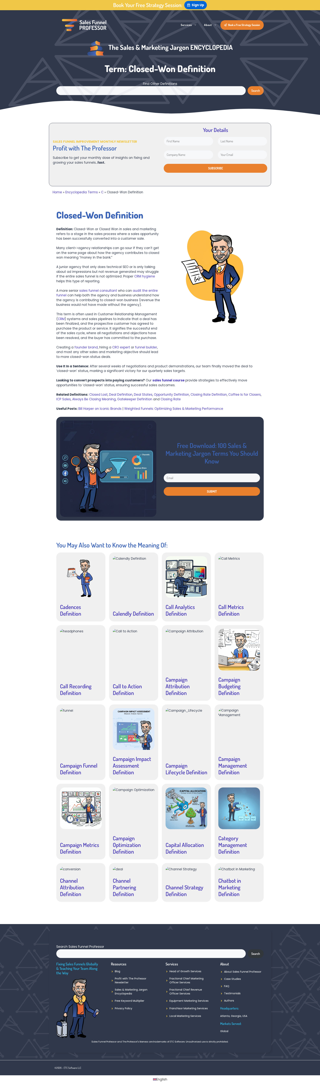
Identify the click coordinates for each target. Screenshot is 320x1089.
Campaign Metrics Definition (79, 848)
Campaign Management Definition (232, 765)
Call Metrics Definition (231, 610)
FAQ (226, 986)
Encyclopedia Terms (81, 192)
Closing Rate (171, 399)
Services (186, 25)
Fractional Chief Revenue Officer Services (185, 991)
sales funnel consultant (98, 290)
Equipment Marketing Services (189, 1001)
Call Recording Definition (75, 689)
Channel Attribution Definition (72, 887)
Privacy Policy (123, 1008)
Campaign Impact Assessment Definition (132, 765)
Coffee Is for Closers (244, 394)
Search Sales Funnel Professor (80, 946)
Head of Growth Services (185, 971)
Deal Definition (120, 394)
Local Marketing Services (185, 1016)
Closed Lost (98, 394)
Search (255, 90)
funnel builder (146, 347)
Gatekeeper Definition (134, 399)
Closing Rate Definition (209, 394)
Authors (229, 1000)
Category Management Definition (232, 845)
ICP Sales (63, 399)
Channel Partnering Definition (124, 887)
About (208, 25)
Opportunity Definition (171, 394)
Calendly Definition (133, 613)
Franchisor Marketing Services (188, 1008)
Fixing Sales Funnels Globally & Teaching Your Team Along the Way (77, 968)
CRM (61, 319)
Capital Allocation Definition (185, 848)
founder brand (86, 347)
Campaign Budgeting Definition (229, 686)
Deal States (143, 394)
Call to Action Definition (127, 689)
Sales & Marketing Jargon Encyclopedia (131, 991)
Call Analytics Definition (180, 610)
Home (57, 192)
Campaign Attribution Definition (178, 686)
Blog (117, 971)
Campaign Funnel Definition (78, 769)
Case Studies (232, 979)
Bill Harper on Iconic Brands (99, 408)
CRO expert (121, 347)
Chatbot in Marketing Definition (229, 887)
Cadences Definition (70, 610)
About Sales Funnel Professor (242, 972)
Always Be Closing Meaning (94, 399)
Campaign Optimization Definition (127, 845)
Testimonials (232, 993)
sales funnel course (168, 380)
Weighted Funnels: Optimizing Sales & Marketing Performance (173, 408)
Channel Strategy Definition (184, 890)
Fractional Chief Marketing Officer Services (186, 980)
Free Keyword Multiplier (129, 1001)
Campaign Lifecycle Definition (186, 769)
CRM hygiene (144, 276)
